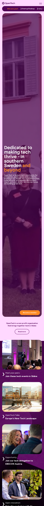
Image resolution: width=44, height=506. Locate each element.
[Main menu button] (40, 3)
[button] (27, 9)
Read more (22, 332)
